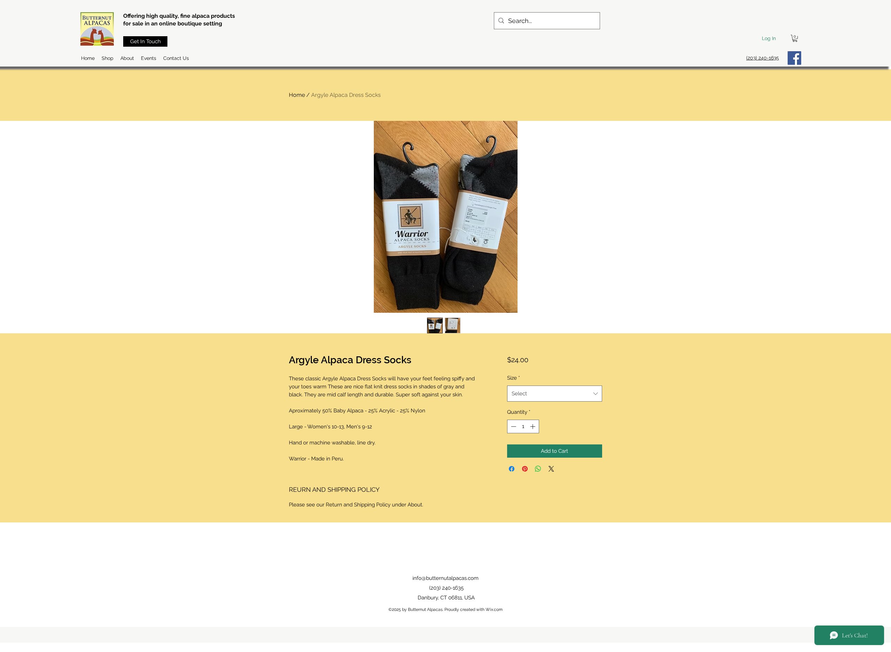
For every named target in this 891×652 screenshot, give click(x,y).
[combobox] (554, 394)
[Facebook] (794, 58)
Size (513, 378)
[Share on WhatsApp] (538, 469)
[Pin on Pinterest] (525, 469)
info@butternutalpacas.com (445, 578)
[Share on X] (551, 469)
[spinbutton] (523, 426)
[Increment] (533, 426)
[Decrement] (513, 426)
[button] (795, 38)
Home (297, 95)
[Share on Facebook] (511, 469)
